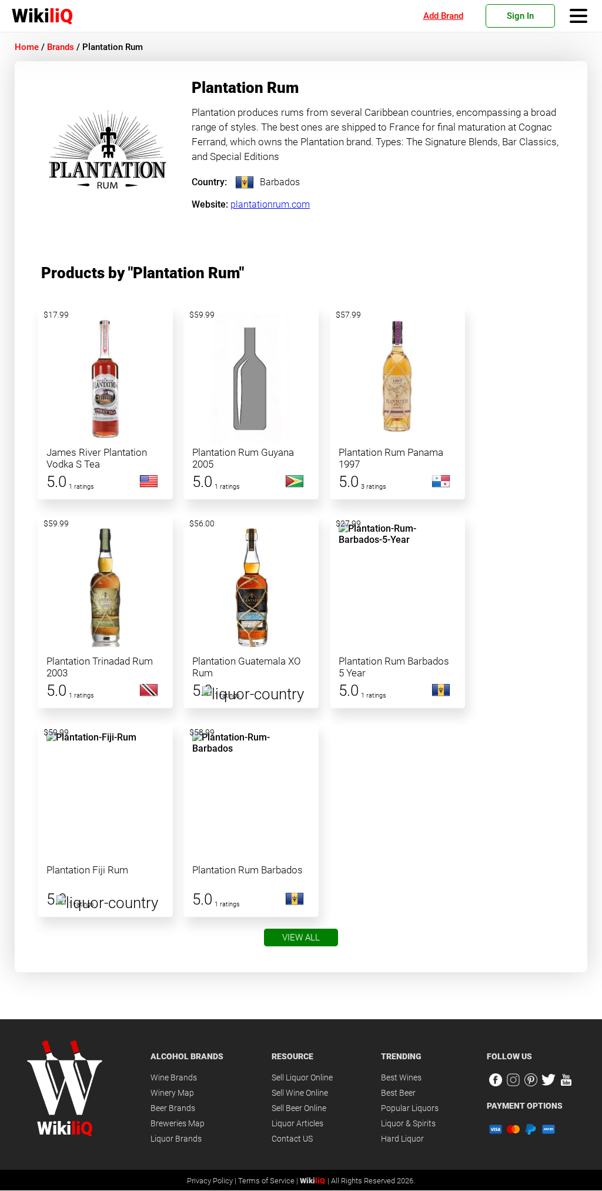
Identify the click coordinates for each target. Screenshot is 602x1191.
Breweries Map (177, 1123)
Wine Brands (173, 1077)
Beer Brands (172, 1108)
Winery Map (172, 1092)
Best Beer (398, 1092)
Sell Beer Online (299, 1108)
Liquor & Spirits (408, 1123)
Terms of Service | (269, 1180)
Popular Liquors (410, 1108)
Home (27, 47)
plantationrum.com (270, 204)
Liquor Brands (176, 1138)
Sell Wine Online (300, 1092)
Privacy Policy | (212, 1180)
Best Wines (401, 1077)
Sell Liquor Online (302, 1077)
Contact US (292, 1138)
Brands (60, 47)
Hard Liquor (402, 1138)
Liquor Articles (297, 1123)
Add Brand (443, 16)
